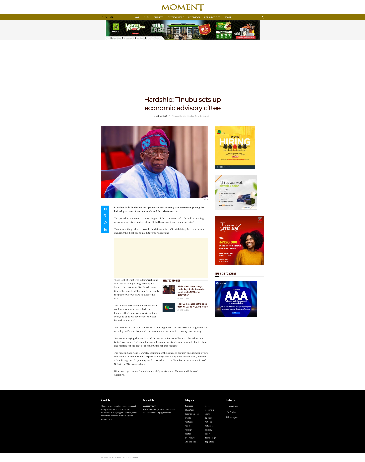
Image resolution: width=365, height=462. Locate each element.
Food (187, 426)
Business (158, 17)
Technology (210, 437)
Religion (209, 426)
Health (188, 433)
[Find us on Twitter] (106, 17)
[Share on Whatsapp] (105, 222)
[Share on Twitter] (105, 215)
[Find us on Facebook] (102, 17)
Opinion (208, 418)
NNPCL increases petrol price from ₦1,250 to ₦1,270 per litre (193, 305)
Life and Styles (212, 17)
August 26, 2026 (183, 298)
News (146, 17)
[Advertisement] (182, 61)
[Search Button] (263, 17)
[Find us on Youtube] (111, 17)
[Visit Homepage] (182, 7)
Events (188, 418)
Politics (208, 422)
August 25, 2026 (183, 310)
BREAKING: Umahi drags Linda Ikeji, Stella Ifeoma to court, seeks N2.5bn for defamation (191, 290)
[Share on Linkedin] (105, 229)
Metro (208, 406)
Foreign (188, 430)
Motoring (209, 410)
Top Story (209, 441)
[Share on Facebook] (105, 209)
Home (136, 17)
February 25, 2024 (179, 116)
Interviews (194, 17)
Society (208, 430)
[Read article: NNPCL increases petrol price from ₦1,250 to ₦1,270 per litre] (169, 307)
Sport (228, 17)
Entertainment (176, 17)
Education (189, 410)
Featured (189, 422)
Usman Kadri (162, 116)
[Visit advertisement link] (182, 30)
